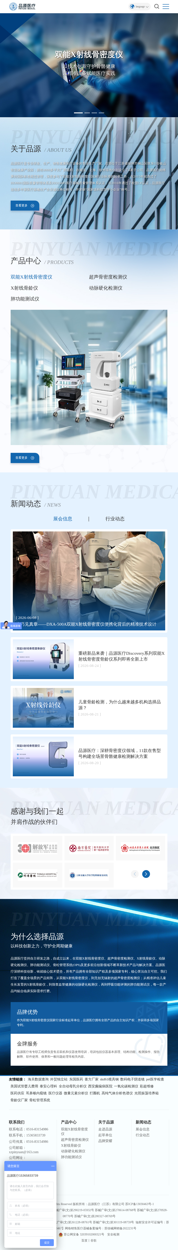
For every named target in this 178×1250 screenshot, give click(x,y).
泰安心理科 (48, 1086)
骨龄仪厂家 (19, 1100)
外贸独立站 (59, 1079)
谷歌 (94, 1240)
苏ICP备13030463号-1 (139, 1204)
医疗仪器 (55, 1093)
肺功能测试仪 (25, 299)
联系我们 (17, 1122)
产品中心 (69, 1122)
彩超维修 (147, 1086)
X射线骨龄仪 (24, 288)
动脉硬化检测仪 (105, 288)
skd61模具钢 (109, 1079)
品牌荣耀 (105, 1141)
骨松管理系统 (39, 1100)
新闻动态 (143, 1122)
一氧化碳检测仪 (126, 1086)
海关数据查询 (38, 1079)
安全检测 (113, 1234)
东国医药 (76, 1079)
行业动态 (115, 519)
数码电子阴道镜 (132, 1079)
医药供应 (17, 1093)
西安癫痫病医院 (100, 1086)
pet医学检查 (155, 1079)
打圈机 (95, 1093)
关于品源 (106, 1122)
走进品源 (105, 1129)
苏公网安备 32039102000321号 (84, 1234)
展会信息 (62, 519)
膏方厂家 (92, 1079)
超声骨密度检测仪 (108, 277)
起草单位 (105, 1135)
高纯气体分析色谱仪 (117, 1093)
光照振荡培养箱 (146, 1093)
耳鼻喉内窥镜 (36, 1093)
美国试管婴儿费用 (24, 1086)
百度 (84, 1240)
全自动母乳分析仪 (73, 1086)
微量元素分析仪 (76, 1093)
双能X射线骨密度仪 (31, 277)
